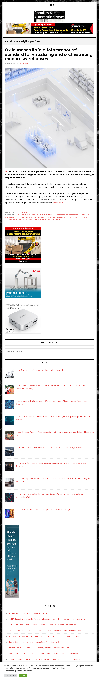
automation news (23, 215)
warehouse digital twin (22, 220)
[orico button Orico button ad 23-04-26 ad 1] (23, 332)
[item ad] (23, 297)
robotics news (46, 217)
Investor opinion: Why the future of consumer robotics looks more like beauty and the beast (44, 654)
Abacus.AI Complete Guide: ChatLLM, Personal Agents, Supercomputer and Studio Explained (44, 631)
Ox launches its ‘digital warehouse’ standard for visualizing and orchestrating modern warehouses (48, 54)
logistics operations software (66, 215)
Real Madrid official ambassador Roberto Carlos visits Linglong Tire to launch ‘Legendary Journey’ (46, 619)
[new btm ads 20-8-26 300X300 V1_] (23, 262)
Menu (51, 5)
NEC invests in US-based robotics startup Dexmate (28, 613)
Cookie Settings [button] (10, 675)
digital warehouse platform (41, 215)
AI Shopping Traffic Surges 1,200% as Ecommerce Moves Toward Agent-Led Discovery (42, 625)
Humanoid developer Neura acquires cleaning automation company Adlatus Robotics (41, 648)
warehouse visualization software (47, 220)
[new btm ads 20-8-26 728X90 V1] (49, 33)
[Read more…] (59, 203)
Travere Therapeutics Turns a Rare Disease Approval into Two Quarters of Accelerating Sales (44, 659)
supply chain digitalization (63, 217)
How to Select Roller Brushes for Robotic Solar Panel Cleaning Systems (36, 642)
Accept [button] (23, 675)
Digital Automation (22, 212)
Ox (6, 171)
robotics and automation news (27, 217)
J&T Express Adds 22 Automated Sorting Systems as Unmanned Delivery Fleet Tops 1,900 (43, 636)
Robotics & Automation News (49, 16)
